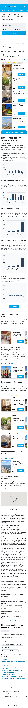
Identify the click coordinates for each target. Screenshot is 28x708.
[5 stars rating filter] (19, 63)
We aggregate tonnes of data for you (11, 694)
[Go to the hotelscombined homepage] (10, 6)
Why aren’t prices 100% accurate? (11, 696)
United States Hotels (13, 702)
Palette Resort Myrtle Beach (8, 674)
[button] (2, 6)
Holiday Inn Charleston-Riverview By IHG (12, 670)
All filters (24, 60)
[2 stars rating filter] (3, 63)
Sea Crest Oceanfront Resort (9, 672)
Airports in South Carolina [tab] (17, 634)
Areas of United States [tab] (7, 637)
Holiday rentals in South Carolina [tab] (10, 641)
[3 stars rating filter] (7, 63)
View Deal (21, 74)
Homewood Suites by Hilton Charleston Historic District (13, 662)
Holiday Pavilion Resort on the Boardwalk (12, 676)
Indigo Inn (4, 659)
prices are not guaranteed (11, 687)
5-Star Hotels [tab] (5, 634)
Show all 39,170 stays (7, 458)
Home (6, 702)
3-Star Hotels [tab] (5, 631)
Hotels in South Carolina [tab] (8, 644)
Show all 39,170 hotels (7, 329)
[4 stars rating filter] (13, 63)
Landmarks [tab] (19, 644)
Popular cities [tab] (5, 647)
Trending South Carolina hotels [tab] (10, 651)
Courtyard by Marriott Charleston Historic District (14, 665)
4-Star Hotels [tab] (14, 631)
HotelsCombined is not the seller (10, 691)
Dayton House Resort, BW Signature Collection (13, 678)
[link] (14, 132)
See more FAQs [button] (14, 621)
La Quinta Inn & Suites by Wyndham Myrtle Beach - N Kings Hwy (14, 667)
